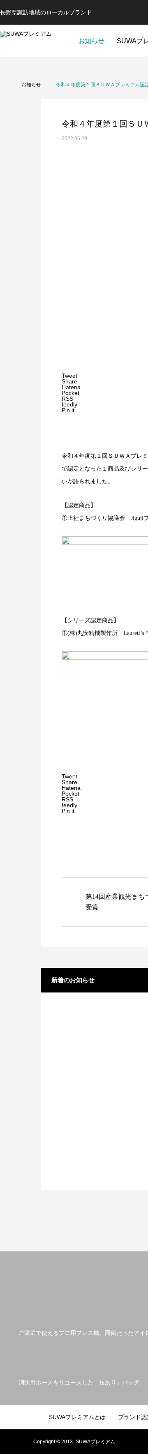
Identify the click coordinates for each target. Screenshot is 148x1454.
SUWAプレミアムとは (77, 1417)
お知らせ (91, 40)
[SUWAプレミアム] (34, 41)
